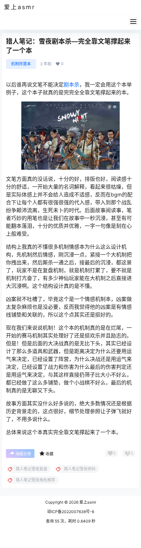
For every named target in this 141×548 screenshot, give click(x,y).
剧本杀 (71, 84)
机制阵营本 (21, 63)
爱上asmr (87, 502)
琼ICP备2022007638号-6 (70, 511)
